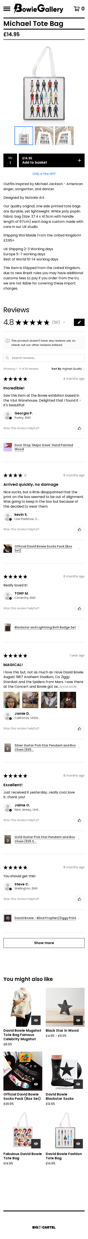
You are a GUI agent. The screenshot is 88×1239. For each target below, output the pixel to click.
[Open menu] (6, 8)
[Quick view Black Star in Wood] (78, 1020)
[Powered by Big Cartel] (44, 1227)
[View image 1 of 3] (24, 135)
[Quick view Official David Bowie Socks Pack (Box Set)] (36, 1084)
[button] (64, 322)
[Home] (38, 8)
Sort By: (56, 369)
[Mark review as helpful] (79, 428)
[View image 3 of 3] (64, 135)
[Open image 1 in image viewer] (44, 84)
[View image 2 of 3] (44, 135)
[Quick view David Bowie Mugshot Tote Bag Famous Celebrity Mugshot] (36, 1020)
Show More (68, 686)
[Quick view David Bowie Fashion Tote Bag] (78, 1143)
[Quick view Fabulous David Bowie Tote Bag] (36, 1143)
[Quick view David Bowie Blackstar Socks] (78, 1084)
